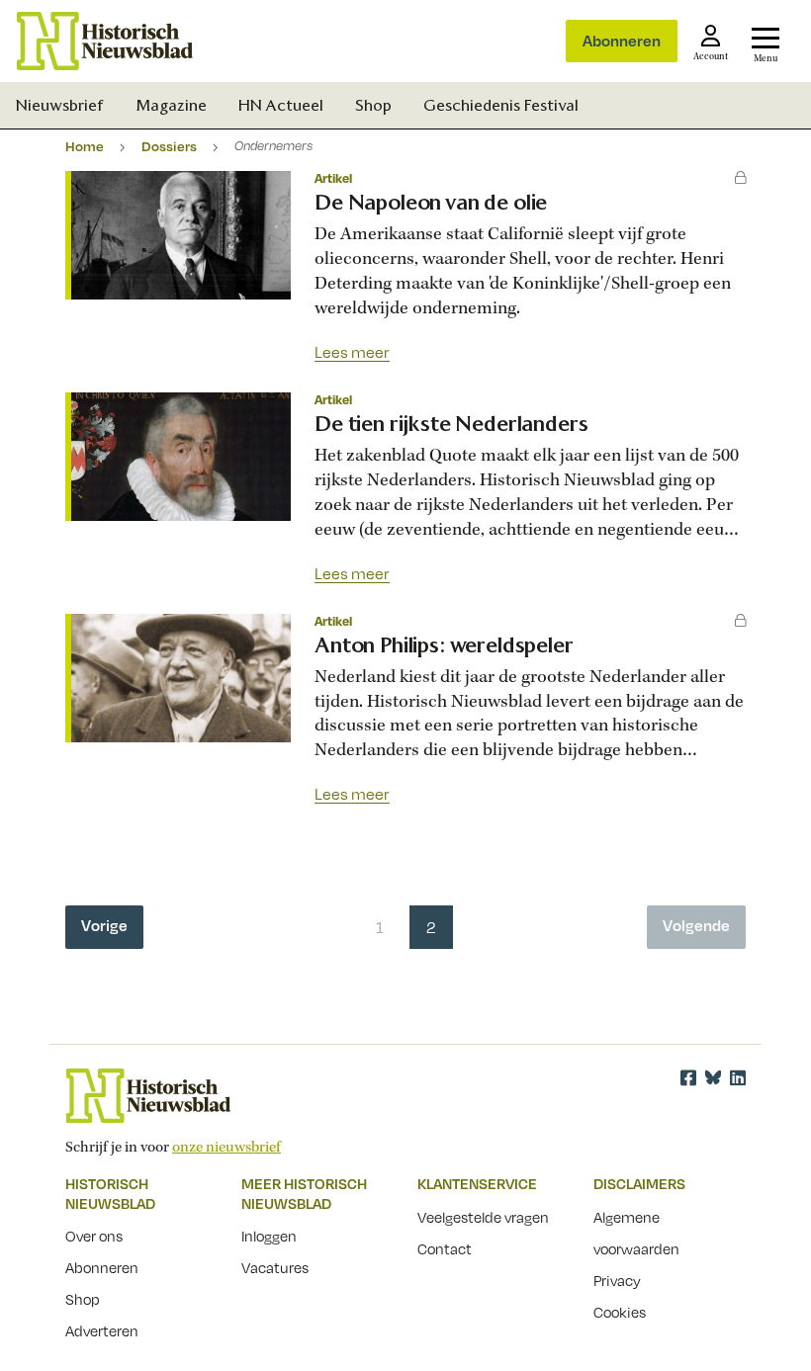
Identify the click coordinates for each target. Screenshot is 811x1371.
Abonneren (622, 40)
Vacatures (275, 1267)
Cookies (619, 1312)
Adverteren (101, 1330)
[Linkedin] (738, 1077)
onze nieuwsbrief (226, 1147)
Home (84, 145)
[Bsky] (713, 1077)
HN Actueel (280, 105)
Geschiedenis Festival (501, 105)
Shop (373, 105)
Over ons (94, 1235)
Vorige (104, 925)
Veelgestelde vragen (483, 1217)
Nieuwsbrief (60, 105)
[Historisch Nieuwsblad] (105, 41)
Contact (444, 1248)
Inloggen (269, 1235)
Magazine (171, 105)
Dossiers (169, 145)
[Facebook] (688, 1077)
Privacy (617, 1280)
